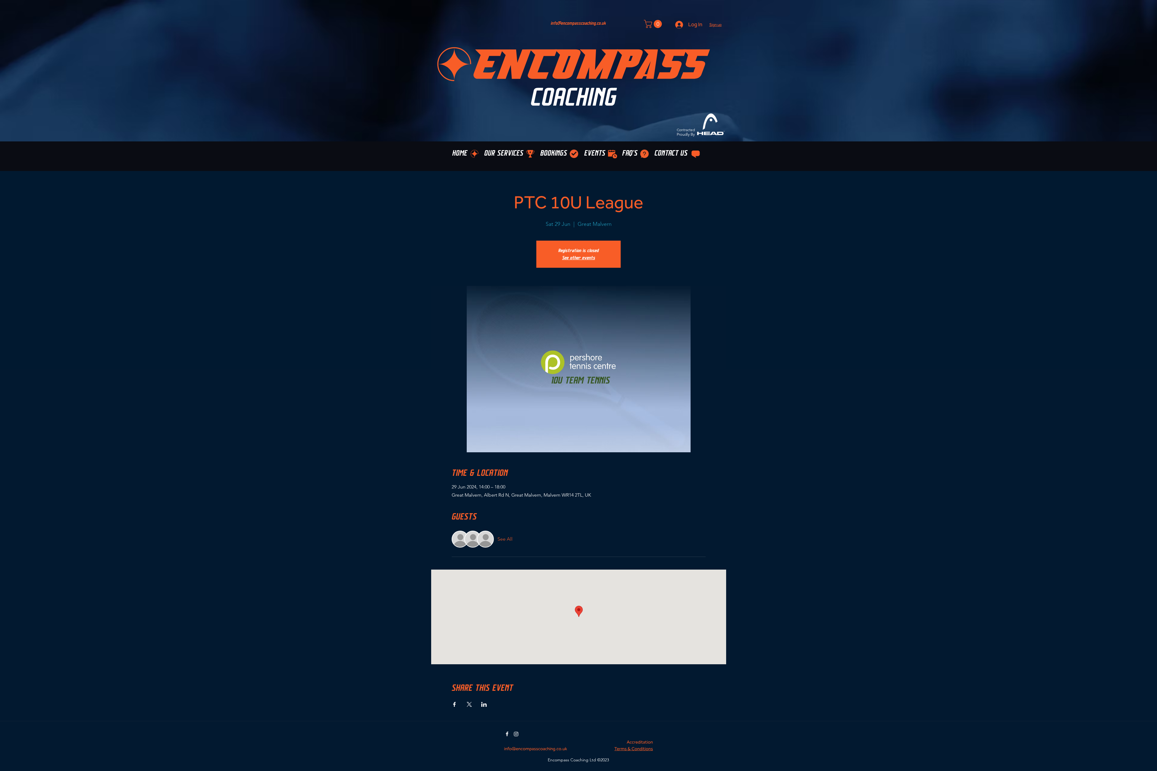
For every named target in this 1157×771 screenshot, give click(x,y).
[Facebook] (507, 734)
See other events (578, 257)
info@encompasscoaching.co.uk (578, 23)
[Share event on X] (469, 704)
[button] (715, 24)
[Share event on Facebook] (454, 704)
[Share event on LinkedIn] (484, 704)
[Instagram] (516, 734)
